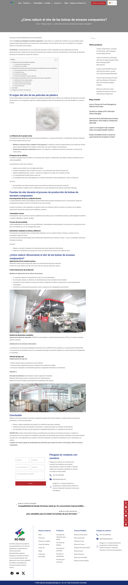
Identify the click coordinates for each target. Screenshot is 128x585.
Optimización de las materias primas (23, 80)
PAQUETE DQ (14, 433)
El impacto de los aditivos (21, 66)
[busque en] (88, 3)
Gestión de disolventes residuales (23, 84)
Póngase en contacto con (78, 3)
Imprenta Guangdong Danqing (49, 583)
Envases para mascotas (60, 561)
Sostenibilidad (38, 3)
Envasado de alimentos (17, 376)
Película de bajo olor (19, 85)
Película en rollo (79, 541)
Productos (26, 3)
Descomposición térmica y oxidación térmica (26, 70)
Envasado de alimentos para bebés (61, 537)
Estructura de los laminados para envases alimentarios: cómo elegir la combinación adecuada (103, 121)
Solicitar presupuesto (98, 3)
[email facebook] (126, 507)
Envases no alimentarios (60, 555)
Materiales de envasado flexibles (32, 38)
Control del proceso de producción (23, 82)
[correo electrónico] (126, 520)
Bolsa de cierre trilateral (81, 560)
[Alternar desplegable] (31, 3)
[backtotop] (126, 524)
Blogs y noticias (47, 24)
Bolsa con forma (79, 544)
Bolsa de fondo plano (80, 535)
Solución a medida (44, 541)
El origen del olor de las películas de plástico (23, 62)
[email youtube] (126, 516)
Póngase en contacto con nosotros (21, 90)
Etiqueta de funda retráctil (82, 547)
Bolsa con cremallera (80, 557)
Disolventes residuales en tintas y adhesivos (25, 76)
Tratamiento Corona (19, 72)
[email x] (126, 511)
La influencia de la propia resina (22, 64)
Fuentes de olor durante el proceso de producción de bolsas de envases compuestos (34, 68)
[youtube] (23, 573)
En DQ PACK (13, 50)
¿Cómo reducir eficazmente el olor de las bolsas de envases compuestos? (31, 78)
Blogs (66, 3)
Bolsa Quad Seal (79, 538)
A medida (47, 3)
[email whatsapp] (126, 503)
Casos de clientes (43, 544)
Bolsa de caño (78, 551)
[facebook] (12, 573)
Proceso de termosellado (21, 74)
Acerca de (57, 3)
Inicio (20, 3)
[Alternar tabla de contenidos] (55, 59)
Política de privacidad (41, 555)
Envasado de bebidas (60, 544)
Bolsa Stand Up (79, 554)
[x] (17, 573)
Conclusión (15, 88)
